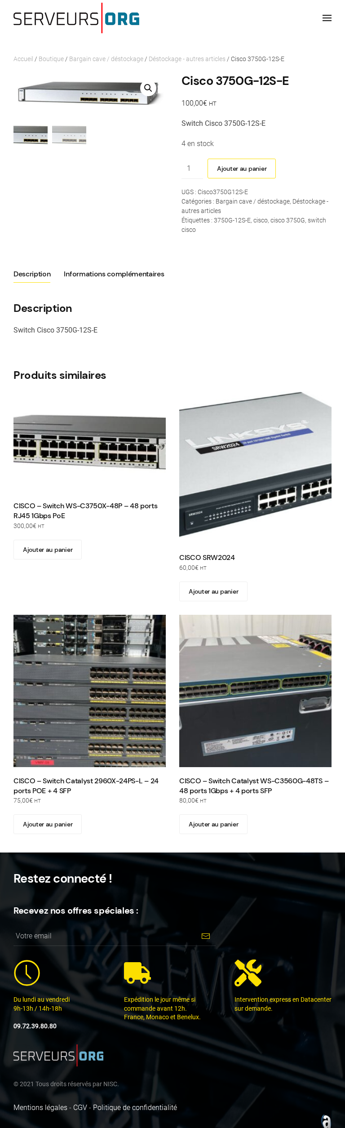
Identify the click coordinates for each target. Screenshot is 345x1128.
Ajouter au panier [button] (47, 550)
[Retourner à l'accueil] (76, 18)
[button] (327, 18)
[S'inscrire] (205, 936)
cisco (260, 220)
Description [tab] (31, 274)
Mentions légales (40, 1107)
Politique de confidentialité (135, 1107)
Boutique (51, 58)
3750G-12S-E (232, 220)
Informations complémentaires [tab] (114, 274)
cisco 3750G (287, 220)
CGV (80, 1107)
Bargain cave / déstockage (106, 58)
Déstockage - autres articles (187, 58)
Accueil (23, 58)
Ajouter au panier (241, 168)
